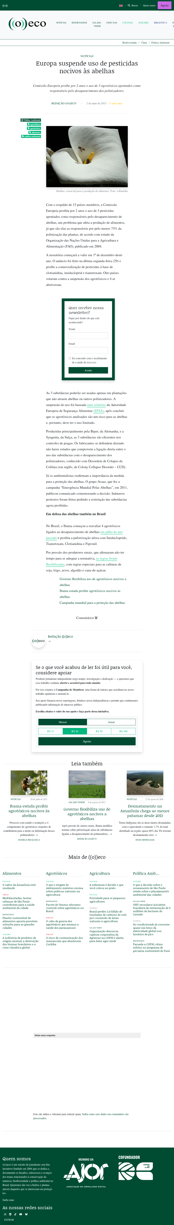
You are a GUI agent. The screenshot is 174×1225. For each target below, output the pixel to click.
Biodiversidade (130, 42)
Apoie (164, 5)
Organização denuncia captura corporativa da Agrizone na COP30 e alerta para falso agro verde (107, 936)
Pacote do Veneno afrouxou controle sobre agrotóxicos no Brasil (65, 908)
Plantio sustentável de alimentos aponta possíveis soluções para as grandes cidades (20, 923)
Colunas (128, 22)
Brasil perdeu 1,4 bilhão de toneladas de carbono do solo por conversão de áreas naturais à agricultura (108, 916)
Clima (144, 42)
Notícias (61, 22)
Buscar (134, 5)
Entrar (9, 1219)
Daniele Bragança (29, 839)
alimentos (36, 132)
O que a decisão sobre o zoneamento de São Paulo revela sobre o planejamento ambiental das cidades (151, 889)
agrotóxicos (35, 128)
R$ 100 (123, 731)
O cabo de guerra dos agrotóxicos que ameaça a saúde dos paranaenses (62, 924)
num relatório (96, 404)
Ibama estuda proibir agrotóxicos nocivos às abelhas (28, 810)
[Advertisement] (152, 483)
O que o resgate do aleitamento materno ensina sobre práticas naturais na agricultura (64, 889)
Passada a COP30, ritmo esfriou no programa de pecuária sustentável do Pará (151, 947)
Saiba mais (8, 1200)
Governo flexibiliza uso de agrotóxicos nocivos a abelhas (87, 813)
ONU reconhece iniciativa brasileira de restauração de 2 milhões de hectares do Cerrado (151, 909)
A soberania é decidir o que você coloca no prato (106, 886)
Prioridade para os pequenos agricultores (107, 899)
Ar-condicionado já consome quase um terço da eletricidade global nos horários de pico (151, 929)
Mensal (63, 722)
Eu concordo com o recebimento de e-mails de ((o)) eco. (89, 360)
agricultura (35, 124)
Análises (143, 22)
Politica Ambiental (160, 42)
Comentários (85, 617)
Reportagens (79, 22)
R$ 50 (99, 731)
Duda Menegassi (145, 839)
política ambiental (32, 136)
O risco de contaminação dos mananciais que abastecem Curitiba (64, 941)
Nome (72, 329)
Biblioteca (160, 22)
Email (72, 343)
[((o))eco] (28, 24)
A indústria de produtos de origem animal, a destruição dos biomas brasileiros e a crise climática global (21, 942)
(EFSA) (98, 410)
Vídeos (5, 895)
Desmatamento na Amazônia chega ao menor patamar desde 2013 (145, 810)
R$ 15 (50, 731)
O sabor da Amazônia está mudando (19, 886)
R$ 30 (75, 731)
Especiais (111, 22)
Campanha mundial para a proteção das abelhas (92, 602)
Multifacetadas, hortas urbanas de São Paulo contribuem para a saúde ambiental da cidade (18, 903)
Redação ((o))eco (63, 103)
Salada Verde (96, 24)
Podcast (49, 918)
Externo (93, 908)
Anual (111, 722)
